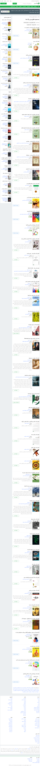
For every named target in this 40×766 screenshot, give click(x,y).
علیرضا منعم (5, 78)
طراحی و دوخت (23, 288)
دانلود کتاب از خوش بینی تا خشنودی (32, 169)
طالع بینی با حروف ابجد (20, 189)
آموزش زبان (37, 711)
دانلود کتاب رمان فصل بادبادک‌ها (33, 295)
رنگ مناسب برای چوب (17, 146)
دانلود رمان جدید (15, 492)
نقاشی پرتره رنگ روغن (22, 244)
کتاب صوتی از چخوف (26, 328)
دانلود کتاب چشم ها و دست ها (33, 311)
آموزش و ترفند (10, 699)
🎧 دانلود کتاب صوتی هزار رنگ (33, 324)
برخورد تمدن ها (23, 479)
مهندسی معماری (37, 721)
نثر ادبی (38, 706)
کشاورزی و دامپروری (23, 712)
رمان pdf (27, 302)
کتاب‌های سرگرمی (5, 200)
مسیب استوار (29, 269)
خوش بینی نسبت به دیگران (25, 174)
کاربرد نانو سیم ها (19, 524)
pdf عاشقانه (27, 506)
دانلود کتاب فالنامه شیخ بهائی (34, 407)
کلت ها (26, 555)
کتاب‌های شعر (27, 314)
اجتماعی (25, 706)
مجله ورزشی (10, 725)
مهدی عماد (29, 43)
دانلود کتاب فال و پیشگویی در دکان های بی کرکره (30, 421)
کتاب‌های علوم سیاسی (26, 475)
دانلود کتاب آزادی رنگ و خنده (34, 605)
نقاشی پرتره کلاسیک (23, 245)
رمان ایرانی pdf (20, 492)
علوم (32, 6)
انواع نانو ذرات (21, 527)
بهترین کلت (23, 555)
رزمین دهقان (29, 502)
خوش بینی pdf (23, 175)
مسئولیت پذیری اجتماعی (19, 379)
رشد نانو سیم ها (21, 525)
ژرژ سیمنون (5, 115)
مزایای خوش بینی (17, 89)
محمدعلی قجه (5, 190)
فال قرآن (20, 451)
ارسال (22, 752)
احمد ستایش (29, 170)
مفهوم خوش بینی (20, 178)
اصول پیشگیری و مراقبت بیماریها (24, 368)
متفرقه (25, 731)
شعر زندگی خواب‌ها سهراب (22, 543)
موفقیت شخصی (22, 58)
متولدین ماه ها (20, 438)
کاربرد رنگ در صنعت (18, 273)
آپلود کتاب (3, 3)
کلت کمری (28, 556)
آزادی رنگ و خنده (15, 610)
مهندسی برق (37, 722)
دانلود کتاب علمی (24, 598)
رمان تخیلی (30, 494)
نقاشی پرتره (27, 244)
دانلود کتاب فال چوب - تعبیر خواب (33, 253)
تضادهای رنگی (28, 289)
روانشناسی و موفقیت (36, 737)
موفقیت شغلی (27, 58)
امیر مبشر (5, 183)
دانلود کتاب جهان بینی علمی (34, 590)
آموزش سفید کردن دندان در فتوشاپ (23, 352)
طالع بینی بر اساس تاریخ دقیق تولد (25, 105)
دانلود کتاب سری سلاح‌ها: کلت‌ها (33, 549)
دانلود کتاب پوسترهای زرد (34, 646)
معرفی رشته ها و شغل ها (26, 689)
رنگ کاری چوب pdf (23, 146)
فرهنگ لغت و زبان (36, 710)
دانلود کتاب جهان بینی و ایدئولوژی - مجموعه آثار (30, 618)
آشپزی (25, 720)
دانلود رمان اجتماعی (27, 303)
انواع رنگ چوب (23, 148)
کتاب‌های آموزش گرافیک (25, 341)
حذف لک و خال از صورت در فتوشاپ (20, 346)
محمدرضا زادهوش (4, 143)
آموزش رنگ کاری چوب (18, 148)
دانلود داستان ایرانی (16, 508)
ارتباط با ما (37, 758)
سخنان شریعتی (29, 625)
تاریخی (25, 702)
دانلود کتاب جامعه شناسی (25, 610)
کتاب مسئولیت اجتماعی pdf (19, 385)
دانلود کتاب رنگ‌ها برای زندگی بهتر (33, 211)
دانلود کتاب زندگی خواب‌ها (34, 533)
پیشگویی (23, 425)
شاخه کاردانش (18, 149)
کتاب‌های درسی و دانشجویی (21, 143)
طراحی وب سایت (10, 707)
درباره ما (38, 760)
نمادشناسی (23, 200)
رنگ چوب (15, 160)
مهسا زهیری (29, 297)
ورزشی (25, 729)
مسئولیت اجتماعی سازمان (17, 382)
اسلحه (25, 556)
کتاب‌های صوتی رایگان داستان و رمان (24, 327)
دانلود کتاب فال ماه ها (35, 434)
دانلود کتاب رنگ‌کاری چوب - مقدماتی (32, 141)
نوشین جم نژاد (5, 129)
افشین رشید (29, 520)
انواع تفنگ (20, 557)
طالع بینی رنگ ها (25, 75)
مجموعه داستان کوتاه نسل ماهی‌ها (24, 508)
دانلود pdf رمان (17, 300)
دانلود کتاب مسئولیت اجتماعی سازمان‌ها (32, 375)
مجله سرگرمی (10, 722)
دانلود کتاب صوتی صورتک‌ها (23, 399)
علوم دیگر (24, 715)
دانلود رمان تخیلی (20, 494)
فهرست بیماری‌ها (26, 364)
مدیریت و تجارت (37, 740)
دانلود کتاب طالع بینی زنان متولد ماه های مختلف (30, 114)
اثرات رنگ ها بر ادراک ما (17, 274)
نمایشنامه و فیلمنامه (36, 708)
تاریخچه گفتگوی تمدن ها (25, 480)
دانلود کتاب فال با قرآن (35, 447)
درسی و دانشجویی (23, 711)
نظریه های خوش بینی (17, 88)
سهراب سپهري (29, 566)
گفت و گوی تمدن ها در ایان (25, 478)
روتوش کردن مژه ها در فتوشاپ (19, 345)
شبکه (11, 706)
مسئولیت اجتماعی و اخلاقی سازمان (27, 382)
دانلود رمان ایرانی (23, 302)
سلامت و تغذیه (24, 725)
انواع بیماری (17, 368)
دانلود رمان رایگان (26, 300)
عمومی (20, 6)
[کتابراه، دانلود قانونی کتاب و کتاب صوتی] (30, 33)
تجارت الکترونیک (10, 703)
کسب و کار (24, 379)
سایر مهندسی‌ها (37, 727)
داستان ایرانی (28, 513)
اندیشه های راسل (27, 597)
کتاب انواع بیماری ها (29, 367)
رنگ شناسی (21, 75)
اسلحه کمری (22, 556)
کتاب (12, 750)
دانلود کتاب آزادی (27, 613)
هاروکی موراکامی (28, 634)
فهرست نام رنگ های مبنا (25, 273)
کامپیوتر (28, 6)
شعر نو (38, 702)
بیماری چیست (16, 366)
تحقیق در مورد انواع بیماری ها (22, 366)
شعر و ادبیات (37, 735)
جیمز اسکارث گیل (4, 102)
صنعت (28, 379)
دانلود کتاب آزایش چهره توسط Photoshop (31, 338)
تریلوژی (20, 610)
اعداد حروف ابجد (26, 189)
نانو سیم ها (24, 524)
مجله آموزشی (10, 726)
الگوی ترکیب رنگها (18, 248)
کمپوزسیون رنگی (23, 289)
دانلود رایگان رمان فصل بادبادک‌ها (27, 305)
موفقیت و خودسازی (26, 214)
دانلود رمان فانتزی (21, 495)
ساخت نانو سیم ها (26, 525)
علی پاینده (29, 487)
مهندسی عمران (37, 720)
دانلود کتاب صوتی (16, 333)
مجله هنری (10, 730)
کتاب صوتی (13, 6)
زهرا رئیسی (29, 240)
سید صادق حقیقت (28, 474)
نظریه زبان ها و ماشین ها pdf (17, 689)
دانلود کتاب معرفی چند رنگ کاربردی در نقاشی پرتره (30, 238)
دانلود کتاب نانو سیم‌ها (35, 519)
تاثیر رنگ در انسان (29, 276)
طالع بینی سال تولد (23, 104)
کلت (28, 555)
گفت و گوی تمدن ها (18, 478)
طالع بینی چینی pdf (18, 109)
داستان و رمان (37, 736)
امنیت (11, 701)
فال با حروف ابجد (19, 187)
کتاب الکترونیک (29, 758)
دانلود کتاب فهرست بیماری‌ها (34, 358)
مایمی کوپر (29, 56)
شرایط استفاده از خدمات (35, 762)
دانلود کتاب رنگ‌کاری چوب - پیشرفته (32, 155)
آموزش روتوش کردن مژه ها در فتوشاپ (18, 350)
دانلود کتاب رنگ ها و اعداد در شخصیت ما (32, 27)
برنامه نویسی (10, 702)
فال (28, 257)
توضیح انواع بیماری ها (19, 363)
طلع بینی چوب (22, 257)
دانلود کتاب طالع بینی (27, 690)
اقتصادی (25, 698)
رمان (23, 300)
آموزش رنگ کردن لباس (18, 288)
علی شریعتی (29, 620)
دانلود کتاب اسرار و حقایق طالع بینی (33, 183)
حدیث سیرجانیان (4, 58)
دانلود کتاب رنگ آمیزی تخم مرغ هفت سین (31, 577)
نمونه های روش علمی (21, 597)
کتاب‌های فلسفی (27, 593)
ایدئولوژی (27, 624)
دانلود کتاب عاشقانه (22, 506)
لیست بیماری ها (29, 366)
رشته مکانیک (27, 145)
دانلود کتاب (15, 77)
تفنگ (23, 557)
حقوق (25, 710)
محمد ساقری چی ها (32, 22)
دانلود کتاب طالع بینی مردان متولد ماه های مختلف (30, 128)
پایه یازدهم (25, 149)
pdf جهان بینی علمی (18, 598)
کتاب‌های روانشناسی (4, 144)
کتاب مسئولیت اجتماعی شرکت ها (23, 384)
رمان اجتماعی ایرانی (17, 303)
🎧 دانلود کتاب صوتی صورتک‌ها (33, 393)
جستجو (15, 3)
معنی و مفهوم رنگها (24, 274)
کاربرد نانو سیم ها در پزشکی (27, 527)
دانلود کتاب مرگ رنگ (35, 564)
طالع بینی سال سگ (27, 106)
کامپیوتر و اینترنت (9, 710)
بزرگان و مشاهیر (23, 718)
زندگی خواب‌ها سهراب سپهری (24, 539)
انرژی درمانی (21, 214)
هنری (25, 730)
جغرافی (25, 703)
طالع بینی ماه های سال (20, 106)
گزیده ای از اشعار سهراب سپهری (19, 540)
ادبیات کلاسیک (27, 635)
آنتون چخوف (29, 326)
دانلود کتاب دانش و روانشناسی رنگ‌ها (32, 55)
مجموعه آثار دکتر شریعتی (18, 625)
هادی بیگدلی (5, 108)
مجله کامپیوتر (10, 718)
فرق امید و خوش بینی (28, 89)
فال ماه (20, 463)
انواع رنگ (25, 276)
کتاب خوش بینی (25, 93)
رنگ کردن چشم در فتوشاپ (28, 345)
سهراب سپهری (29, 535)
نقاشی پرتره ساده (16, 244)
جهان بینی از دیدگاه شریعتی (24, 626)
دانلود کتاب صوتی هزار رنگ (25, 330)
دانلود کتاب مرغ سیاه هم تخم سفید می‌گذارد (31, 82)
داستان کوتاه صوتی (19, 328)
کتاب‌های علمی (27, 143)
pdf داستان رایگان (23, 513)
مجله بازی (11, 721)
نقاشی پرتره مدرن (29, 245)
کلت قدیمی (16, 555)
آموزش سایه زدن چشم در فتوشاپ (27, 351)
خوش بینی (27, 88)
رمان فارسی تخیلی (25, 494)
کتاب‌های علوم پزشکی (26, 361)
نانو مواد (27, 528)
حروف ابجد (24, 187)
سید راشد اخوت (28, 29)
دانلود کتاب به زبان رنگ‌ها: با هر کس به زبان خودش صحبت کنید (27, 660)
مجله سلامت (10, 729)
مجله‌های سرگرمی (16, 101)
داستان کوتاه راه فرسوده (17, 331)
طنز (38, 703)
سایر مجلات (10, 731)
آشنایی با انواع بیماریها (16, 364)
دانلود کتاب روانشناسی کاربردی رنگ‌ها (32, 225)
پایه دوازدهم (22, 149)
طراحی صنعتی (37, 718)
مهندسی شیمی (37, 725)
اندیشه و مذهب (24, 699)
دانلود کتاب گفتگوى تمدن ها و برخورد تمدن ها (30, 472)
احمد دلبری (29, 340)
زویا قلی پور (5, 136)
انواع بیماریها (21, 364)
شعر (38, 701)
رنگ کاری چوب (28, 148)
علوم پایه (24, 713)
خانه (38, 6)
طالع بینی (27, 104)
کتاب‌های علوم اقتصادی (4, 45)
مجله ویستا (29, 100)
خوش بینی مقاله (22, 89)
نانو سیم (27, 524)
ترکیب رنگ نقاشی (19, 246)
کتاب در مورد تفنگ (27, 557)
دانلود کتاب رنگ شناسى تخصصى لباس (32, 281)
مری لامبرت (29, 212)
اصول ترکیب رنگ (24, 246)
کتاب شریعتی (25, 625)
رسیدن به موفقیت (17, 175)
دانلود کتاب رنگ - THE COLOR (33, 268)
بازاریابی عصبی (27, 663)
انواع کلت (19, 555)
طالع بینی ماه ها (23, 118)
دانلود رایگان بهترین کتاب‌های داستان (4, 97)
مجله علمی (10, 727)
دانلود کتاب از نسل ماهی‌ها (34, 500)
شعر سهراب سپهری (17, 539)
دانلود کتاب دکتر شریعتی (22, 624)
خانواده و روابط (24, 721)
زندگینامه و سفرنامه (36, 707)
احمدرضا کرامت (29, 70)
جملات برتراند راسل (20, 595)
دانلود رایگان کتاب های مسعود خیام (27, 611)
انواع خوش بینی (26, 90)
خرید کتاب (30, 761)
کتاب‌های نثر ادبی (5, 38)
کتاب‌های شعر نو (27, 536)
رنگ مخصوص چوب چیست (20, 145)
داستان (38, 698)
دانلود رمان (20, 300)
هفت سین (27, 581)
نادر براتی (5, 95)
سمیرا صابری (29, 226)
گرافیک (11, 708)
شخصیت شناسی (26, 30)
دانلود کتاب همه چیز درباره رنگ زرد (33, 197)
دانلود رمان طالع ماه (25, 691)
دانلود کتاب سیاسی (18, 611)
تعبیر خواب (18, 257)
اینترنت (11, 698)
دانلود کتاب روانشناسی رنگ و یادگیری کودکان (31, 673)
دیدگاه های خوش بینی (28, 175)
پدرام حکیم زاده (29, 199)
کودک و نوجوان (24, 726)
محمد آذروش (5, 152)
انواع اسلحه (18, 556)
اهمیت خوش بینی (20, 90)
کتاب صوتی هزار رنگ (29, 331)
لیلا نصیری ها (34, 24)
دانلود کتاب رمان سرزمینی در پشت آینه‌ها (31, 486)
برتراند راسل (29, 592)
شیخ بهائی (29, 409)
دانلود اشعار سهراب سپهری (28, 540)
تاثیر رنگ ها (19, 289)
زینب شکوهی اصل (28, 675)
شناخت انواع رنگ (17, 287)
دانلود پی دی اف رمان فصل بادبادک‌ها (19, 304)
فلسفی (25, 708)
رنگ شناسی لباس (26, 287)
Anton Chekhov (23, 331)
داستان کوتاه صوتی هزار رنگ (17, 330)
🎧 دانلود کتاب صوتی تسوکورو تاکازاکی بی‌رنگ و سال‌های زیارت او (27, 632)
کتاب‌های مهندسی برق (26, 522)
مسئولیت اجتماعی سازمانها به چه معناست (26, 383)
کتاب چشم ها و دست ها (25, 316)
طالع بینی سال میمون (24, 107)
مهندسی (24, 6)
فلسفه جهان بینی (26, 595)
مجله (17, 6)
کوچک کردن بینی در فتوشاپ (21, 347)
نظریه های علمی (15, 597)
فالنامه (28, 438)
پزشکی (25, 701)
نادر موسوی (29, 283)
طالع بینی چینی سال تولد (25, 109)
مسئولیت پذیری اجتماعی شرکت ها (27, 387)
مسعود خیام (29, 606)
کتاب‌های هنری (27, 241)
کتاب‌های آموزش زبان (4, 153)
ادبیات (35, 6)
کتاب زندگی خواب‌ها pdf (20, 541)
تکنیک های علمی (29, 598)
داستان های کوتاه (23, 512)
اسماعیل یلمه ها (26, 22)
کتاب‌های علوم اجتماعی (19, 377)
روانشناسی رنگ (21, 74)
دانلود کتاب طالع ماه (32, 691)
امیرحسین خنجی (4, 22)
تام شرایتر (29, 661)
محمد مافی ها (29, 24)
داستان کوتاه (19, 512)
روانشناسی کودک (27, 676)
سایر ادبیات (37, 712)
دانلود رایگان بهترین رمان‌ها (25, 298)
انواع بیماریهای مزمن (26, 363)
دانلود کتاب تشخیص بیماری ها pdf (20, 367)
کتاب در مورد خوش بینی (19, 93)
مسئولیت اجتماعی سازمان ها (19, 380)
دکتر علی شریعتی (15, 624)
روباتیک (38, 726)
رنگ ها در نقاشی (18, 245)
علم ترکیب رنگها (24, 248)
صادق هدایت (29, 395)
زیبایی (28, 44)
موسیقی (24, 727)
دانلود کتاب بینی (36, 41)
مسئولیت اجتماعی (26, 380)
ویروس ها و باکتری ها (33, 689)
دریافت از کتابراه (15, 35)
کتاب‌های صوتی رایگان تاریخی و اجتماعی (4, 24)
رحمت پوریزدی (29, 84)
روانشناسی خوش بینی (17, 174)
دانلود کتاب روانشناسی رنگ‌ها (34, 69)
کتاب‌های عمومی (21, 101)
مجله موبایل (10, 720)
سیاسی (25, 707)
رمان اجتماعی (22, 303)
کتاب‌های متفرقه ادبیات (4, 169)
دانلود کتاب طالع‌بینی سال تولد (33, 98)
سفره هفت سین (23, 581)
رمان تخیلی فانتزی (26, 495)
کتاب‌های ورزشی (5, 184)
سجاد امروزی (29, 551)
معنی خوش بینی (22, 88)
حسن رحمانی (5, 44)
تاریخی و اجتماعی (37, 739)
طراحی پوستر (27, 200)
